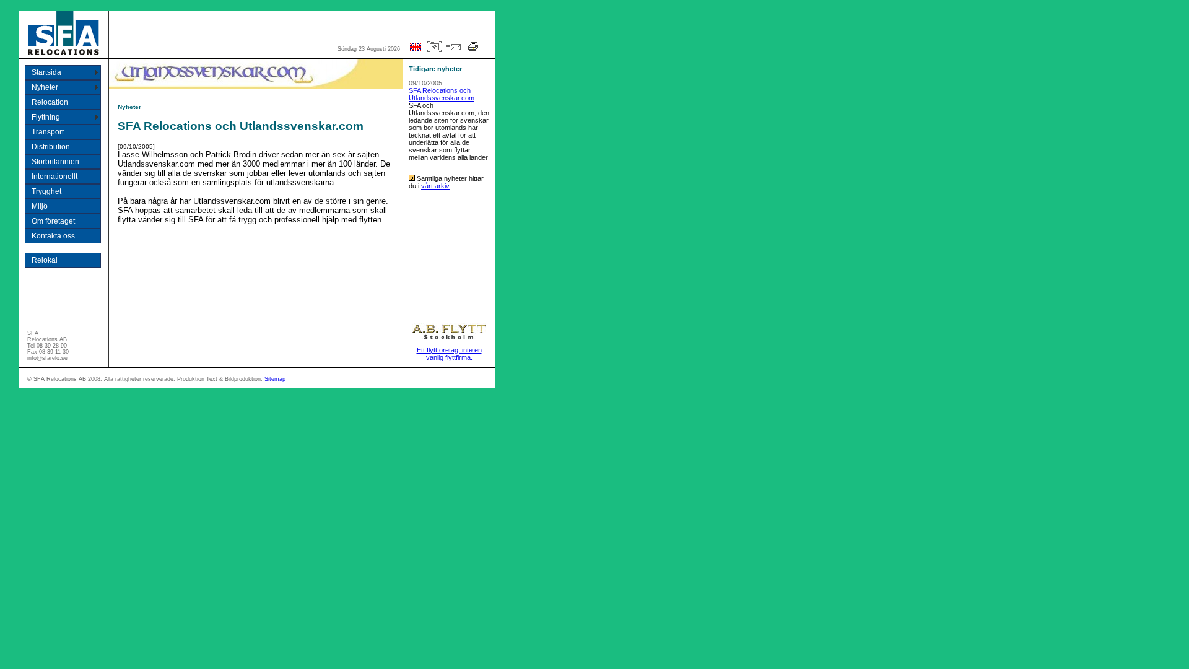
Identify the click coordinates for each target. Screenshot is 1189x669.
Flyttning (46, 117)
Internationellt (54, 176)
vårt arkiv (435, 186)
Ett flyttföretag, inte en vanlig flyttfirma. (449, 353)
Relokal (45, 260)
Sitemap (274, 379)
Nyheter (45, 87)
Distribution (51, 146)
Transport (48, 132)
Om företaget (53, 221)
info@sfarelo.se (47, 358)
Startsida (46, 72)
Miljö (40, 206)
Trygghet (46, 191)
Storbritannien (55, 161)
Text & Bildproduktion (233, 379)
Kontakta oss (53, 236)
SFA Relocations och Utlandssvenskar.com (441, 94)
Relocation (50, 102)
